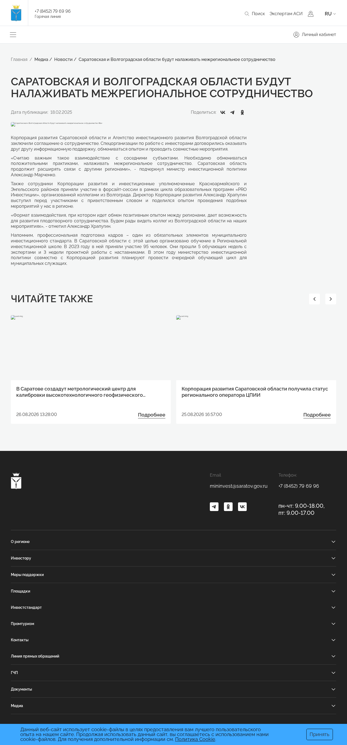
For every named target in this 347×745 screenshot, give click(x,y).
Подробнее (151, 415)
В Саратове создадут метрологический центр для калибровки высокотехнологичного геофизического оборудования (79, 392)
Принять (319, 734)
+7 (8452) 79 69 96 (53, 11)
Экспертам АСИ (286, 13)
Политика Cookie (195, 739)
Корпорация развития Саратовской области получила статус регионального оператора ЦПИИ (255, 392)
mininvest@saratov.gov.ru (239, 486)
